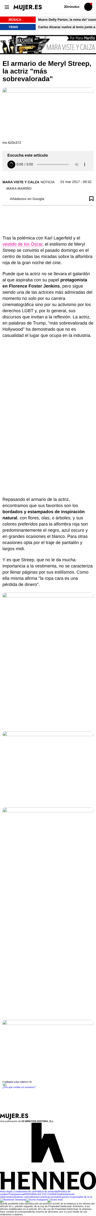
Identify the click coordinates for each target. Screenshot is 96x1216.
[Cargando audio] (11, 164)
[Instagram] (37, 1199)
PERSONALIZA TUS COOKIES (41, 1194)
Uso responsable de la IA (78, 1197)
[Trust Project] (14, 1082)
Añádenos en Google (27, 199)
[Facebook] (13, 1199)
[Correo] (55, 1199)
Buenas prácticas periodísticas (48, 1197)
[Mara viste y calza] (48, 45)
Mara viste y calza (20, 182)
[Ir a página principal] (28, 8)
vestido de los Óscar (22, 244)
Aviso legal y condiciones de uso (17, 1191)
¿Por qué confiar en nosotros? (19, 1087)
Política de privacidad (47, 1191)
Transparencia (16, 1194)
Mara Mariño (19, 188)
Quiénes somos (22, 1197)
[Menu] (7, 7)
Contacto (9, 1197)
